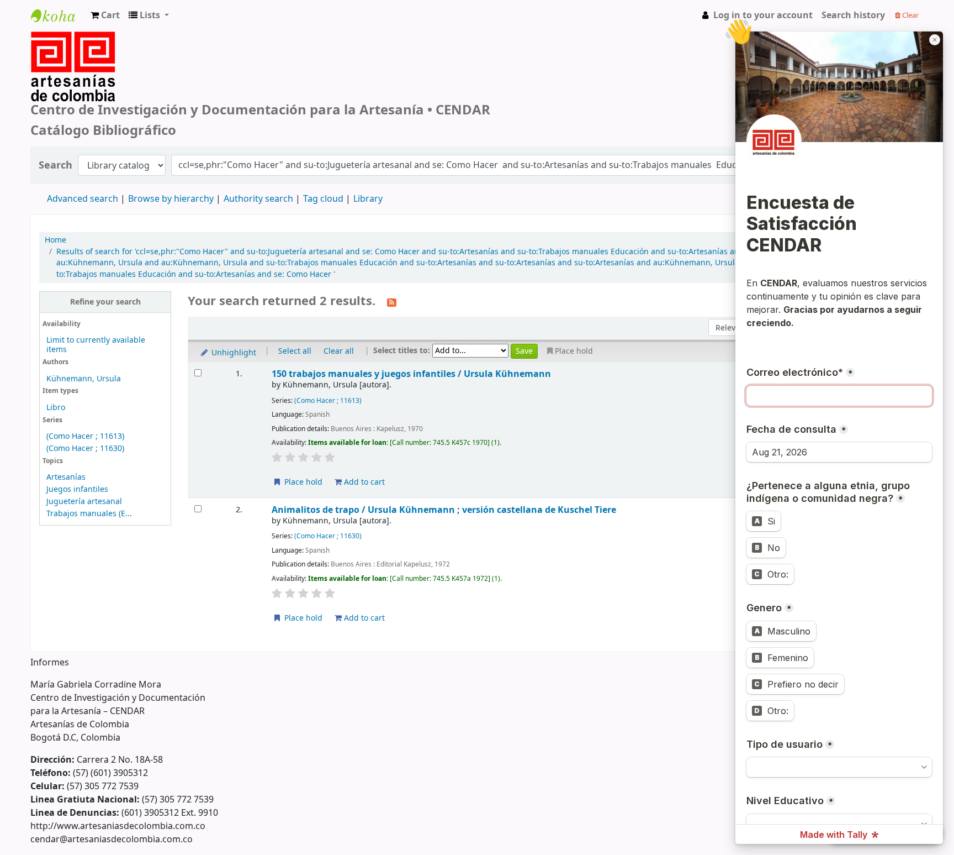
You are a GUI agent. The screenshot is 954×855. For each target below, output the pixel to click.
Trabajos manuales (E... (89, 514)
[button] (105, 15)
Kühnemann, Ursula (83, 379)
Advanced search (82, 199)
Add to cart (363, 482)
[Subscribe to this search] (392, 301)
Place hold (302, 482)
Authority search (258, 199)
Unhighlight (232, 353)
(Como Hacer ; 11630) (85, 448)
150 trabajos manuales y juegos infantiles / (411, 374)
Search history (853, 15)
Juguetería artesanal (84, 501)
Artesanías (66, 477)
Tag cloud (323, 199)
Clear (909, 15)
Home (55, 240)
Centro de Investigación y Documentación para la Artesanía (58, 26)
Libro (55, 407)
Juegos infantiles (77, 489)
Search (55, 165)
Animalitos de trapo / (444, 509)
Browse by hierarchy (171, 199)
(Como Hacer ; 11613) (85, 436)
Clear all (339, 351)
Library (368, 199)
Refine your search (105, 302)
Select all (294, 351)
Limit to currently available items (95, 344)
